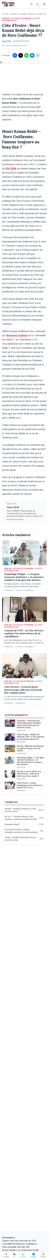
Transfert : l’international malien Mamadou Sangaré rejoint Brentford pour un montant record (29, 724)
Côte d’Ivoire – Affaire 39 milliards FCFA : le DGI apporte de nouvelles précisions (30, 736)
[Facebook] (15, 55)
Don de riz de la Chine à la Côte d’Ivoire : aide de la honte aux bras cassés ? (29, 773)
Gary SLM (13, 507)
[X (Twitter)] (20, 55)
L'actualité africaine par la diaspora (19, 1243)
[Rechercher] (31, 4)
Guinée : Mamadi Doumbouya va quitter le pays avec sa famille (30, 748)
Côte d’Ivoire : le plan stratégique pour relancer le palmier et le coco (29, 785)
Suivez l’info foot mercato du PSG (19, 1240)
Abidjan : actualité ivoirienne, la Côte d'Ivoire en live (21, 19)
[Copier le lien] (38, 55)
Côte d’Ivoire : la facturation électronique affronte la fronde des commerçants (23, 689)
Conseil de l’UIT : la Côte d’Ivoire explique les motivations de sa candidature (24, 633)
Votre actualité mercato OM (15, 1247)
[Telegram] (32, 55)
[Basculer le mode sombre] (37, 4)
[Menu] (44, 4)
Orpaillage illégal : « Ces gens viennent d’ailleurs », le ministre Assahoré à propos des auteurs (24, 577)
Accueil (5, 14)
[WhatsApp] (26, 55)
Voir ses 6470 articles (15, 519)
